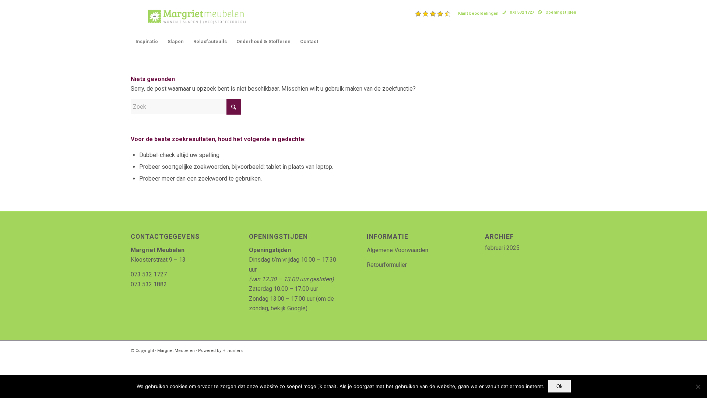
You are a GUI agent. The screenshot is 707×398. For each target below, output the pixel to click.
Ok (559, 386)
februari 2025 (502, 247)
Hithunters (232, 350)
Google (296, 308)
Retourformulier (387, 264)
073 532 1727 (522, 12)
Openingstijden (560, 12)
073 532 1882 (149, 284)
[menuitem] (457, 14)
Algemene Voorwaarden (397, 250)
